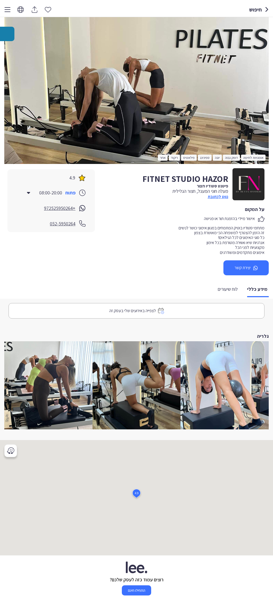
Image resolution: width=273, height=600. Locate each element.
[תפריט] (7, 9)
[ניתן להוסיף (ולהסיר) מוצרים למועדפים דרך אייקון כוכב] (48, 9)
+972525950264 (59, 208)
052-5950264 (62, 223)
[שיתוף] (34, 9)
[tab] (258, 289)
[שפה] (20, 9)
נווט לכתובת (218, 196)
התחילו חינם (136, 590)
